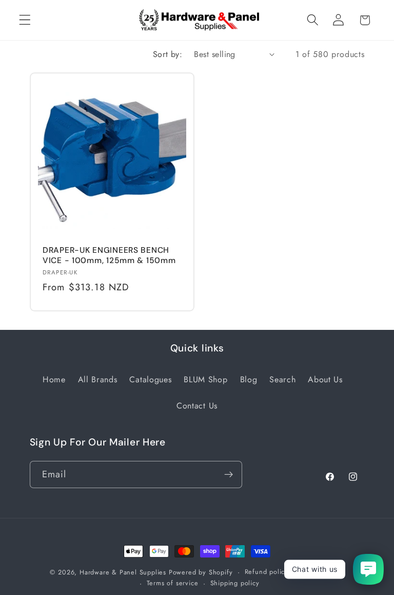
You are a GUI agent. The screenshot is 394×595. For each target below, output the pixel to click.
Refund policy (266, 572)
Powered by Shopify (201, 572)
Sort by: (168, 54)
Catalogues (150, 379)
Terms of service (173, 583)
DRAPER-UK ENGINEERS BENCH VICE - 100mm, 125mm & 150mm (109, 255)
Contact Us (197, 406)
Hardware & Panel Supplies (123, 572)
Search (282, 379)
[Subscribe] (228, 475)
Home (54, 379)
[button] (25, 20)
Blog (249, 379)
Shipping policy (235, 583)
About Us (325, 379)
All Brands (97, 379)
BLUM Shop (205, 379)
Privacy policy (322, 572)
